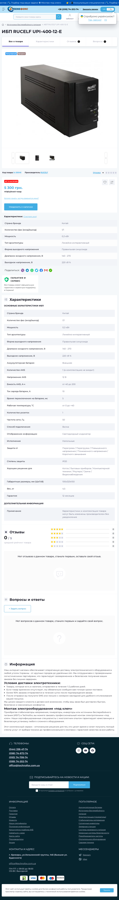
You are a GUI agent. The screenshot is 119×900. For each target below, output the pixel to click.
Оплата (12, 807)
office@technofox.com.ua (24, 765)
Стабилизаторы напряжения (92, 820)
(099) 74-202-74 (18, 761)
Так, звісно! (94, 20)
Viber (85, 859)
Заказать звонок (90, 9)
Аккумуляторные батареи (90, 807)
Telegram (87, 855)
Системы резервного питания (92, 830)
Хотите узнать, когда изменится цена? (21, 198)
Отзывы (12, 817)
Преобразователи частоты (91, 836)
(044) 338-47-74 (18, 749)
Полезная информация (19, 826)
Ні (105, 20)
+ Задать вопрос (17, 608)
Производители (16, 839)
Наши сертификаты (18, 823)
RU (111, 9)
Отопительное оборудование (92, 839)
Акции (12, 842)
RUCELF (44, 172)
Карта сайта (14, 836)
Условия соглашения (56, 791)
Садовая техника (86, 842)
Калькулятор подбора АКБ (21, 830)
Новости (13, 820)
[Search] (58, 16)
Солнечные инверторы (89, 823)
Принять (106, 890)
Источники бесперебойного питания (24, 24)
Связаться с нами (17, 833)
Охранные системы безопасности (94, 833)
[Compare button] (112, 182)
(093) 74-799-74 (18, 757)
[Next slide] (106, 158)
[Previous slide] (13, 158)
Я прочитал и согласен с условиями (61, 791)
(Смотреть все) (30, 216)
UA (104, 9)
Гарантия (13, 814)
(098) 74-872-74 (18, 753)
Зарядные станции (87, 826)
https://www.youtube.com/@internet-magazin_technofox (86, 750)
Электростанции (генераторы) (92, 817)
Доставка (13, 810)
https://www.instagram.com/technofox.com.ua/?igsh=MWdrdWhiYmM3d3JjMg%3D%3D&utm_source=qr (79, 750)
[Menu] (3, 9)
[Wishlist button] (105, 182)
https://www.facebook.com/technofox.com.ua (92, 750)
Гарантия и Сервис (18, 279)
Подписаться (79, 785)
